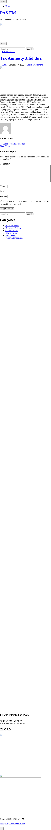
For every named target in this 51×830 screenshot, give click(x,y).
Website (3, 196)
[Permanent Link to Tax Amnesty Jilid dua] (18, 90)
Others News (11, 233)
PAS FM (8, 12)
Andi (4, 65)
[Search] (1, 46)
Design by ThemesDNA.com (12, 824)
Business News (8, 51)
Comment (5, 164)
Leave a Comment (35, 65)
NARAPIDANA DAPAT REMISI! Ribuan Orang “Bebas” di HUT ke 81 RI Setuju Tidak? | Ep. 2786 (22, 488)
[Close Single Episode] (21, 323)
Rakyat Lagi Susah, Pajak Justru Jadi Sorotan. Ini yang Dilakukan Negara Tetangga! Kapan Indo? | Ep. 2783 (23, 520)
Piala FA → (5, 146)
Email (3, 191)
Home (8, 6)
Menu (3, 1)
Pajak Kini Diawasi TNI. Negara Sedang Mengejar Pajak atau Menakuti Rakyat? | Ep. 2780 (24, 551)
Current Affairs (11, 230)
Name (3, 186)
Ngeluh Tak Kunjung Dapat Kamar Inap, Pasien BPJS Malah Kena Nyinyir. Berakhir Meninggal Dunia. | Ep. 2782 (23, 531)
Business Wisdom (13, 228)
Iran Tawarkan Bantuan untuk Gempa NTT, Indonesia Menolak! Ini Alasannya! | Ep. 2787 (23, 478)
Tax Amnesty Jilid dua (21, 58)
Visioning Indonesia (14, 238)
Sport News (10, 235)
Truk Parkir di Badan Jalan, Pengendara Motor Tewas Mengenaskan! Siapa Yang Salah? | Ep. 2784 (23, 510)
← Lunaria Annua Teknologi (12, 144)
